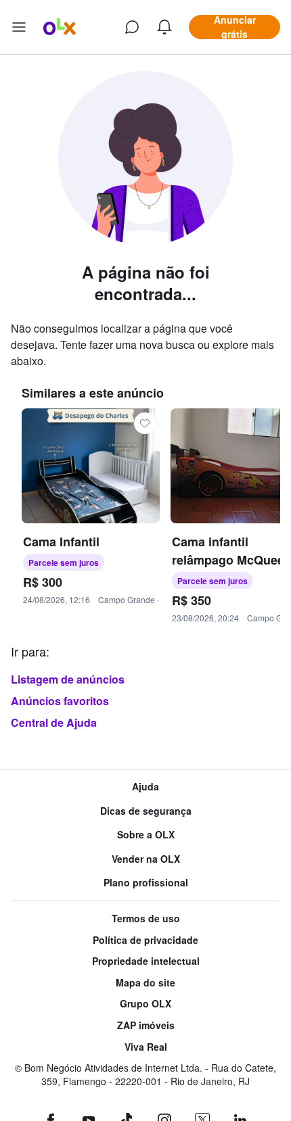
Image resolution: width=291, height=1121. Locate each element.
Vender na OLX (146, 859)
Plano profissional (146, 882)
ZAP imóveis (146, 1025)
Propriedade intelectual (146, 961)
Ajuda (145, 786)
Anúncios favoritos (60, 701)
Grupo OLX (145, 1003)
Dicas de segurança (146, 811)
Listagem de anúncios (68, 679)
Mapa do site (145, 982)
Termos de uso (146, 918)
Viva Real (146, 1047)
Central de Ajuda (54, 722)
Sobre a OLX (146, 834)
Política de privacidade (145, 940)
